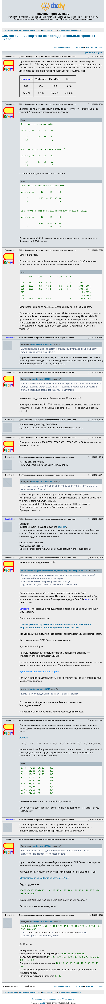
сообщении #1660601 (42, 846)
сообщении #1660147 (41, 344)
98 (96, 48)
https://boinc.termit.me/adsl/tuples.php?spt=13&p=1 (44, 878)
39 (82, 48)
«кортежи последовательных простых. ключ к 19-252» (49, 627)
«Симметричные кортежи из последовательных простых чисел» (55, 624)
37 (77, 48)
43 (92, 48)
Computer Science (49, 992)
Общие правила (68, 999)
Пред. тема (88, 53)
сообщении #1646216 (40, 689)
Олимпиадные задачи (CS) (70, 992)
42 (89, 48)
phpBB (42, 1003)
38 (79, 48)
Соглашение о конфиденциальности (46, 999)
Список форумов (10, 992)
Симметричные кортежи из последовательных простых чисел (48, 37)
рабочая (62, 527)
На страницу (59, 48)
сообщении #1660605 (41, 922)
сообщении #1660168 (42, 379)
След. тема (99, 53)
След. (101, 48)
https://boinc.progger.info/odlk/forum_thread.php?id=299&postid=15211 (55, 571)
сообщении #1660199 (41, 482)
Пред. (67, 48)
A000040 (23, 737)
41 (87, 48)
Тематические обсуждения (29, 992)
